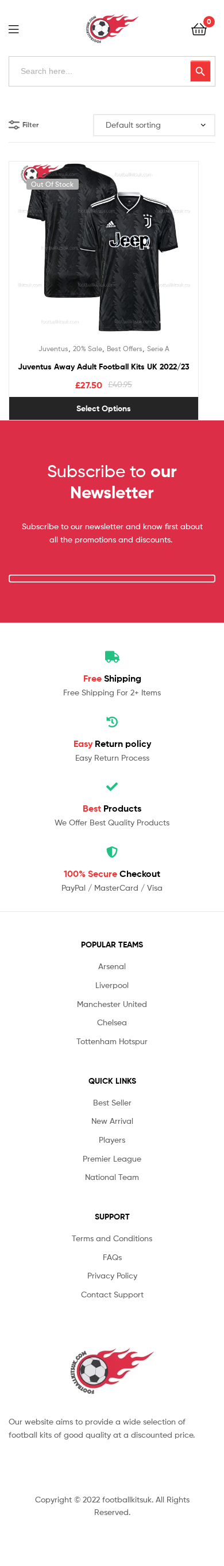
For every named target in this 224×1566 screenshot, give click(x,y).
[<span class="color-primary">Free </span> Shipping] (112, 657)
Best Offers (124, 348)
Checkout (112, 873)
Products (112, 808)
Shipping (112, 678)
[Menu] (21, 28)
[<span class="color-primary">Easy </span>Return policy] (112, 722)
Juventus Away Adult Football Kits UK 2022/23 (104, 366)
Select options (103, 408)
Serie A (158, 348)
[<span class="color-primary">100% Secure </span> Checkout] (112, 852)
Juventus (53, 348)
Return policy (112, 743)
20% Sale (87, 348)
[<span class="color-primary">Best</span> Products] (112, 787)
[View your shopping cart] (199, 28)
